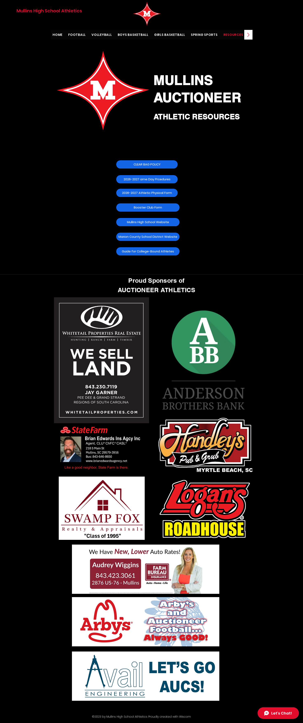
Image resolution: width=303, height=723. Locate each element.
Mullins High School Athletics (49, 11)
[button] (148, 207)
